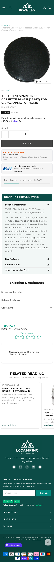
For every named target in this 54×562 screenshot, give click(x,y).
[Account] (44, 7)
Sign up (44, 493)
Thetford (8, 90)
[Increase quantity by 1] (25, 134)
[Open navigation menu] (4, 7)
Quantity (5, 128)
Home (4, 25)
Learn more (18, 171)
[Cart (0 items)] (49, 7)
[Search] (10, 7)
